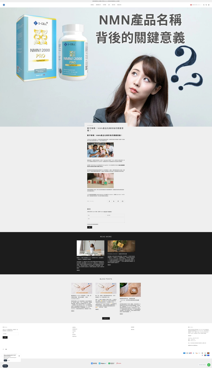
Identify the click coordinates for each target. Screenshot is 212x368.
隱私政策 (105, 211)
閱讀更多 (78, 270)
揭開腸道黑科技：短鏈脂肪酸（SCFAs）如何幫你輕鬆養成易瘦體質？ (129, 300)
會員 (109, 4)
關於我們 (113, 4)
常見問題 (104, 4)
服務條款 (110, 211)
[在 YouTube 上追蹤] (6, 349)
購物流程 (132, 329)
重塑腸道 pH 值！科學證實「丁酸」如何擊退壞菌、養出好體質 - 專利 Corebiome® (81, 297)
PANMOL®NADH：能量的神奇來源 (117, 254)
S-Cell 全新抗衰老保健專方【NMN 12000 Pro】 (95, 194)
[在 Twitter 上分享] (114, 201)
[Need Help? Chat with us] (208, 364)
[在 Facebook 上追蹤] (3, 349)
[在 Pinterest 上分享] (118, 201)
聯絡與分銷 (119, 4)
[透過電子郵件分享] (122, 201)
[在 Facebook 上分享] (109, 201)
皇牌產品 (92, 4)
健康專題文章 (98, 4)
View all (106, 318)
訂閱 (5, 337)
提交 (90, 227)
